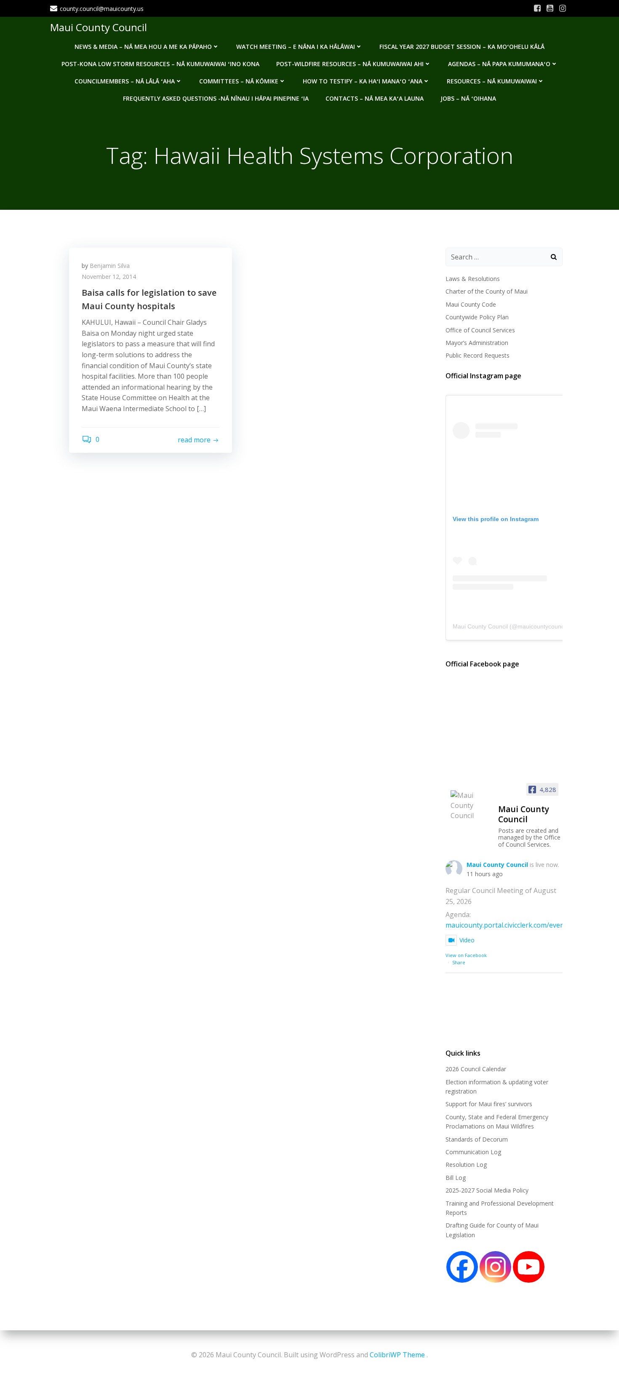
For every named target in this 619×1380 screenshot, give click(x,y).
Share (458, 962)
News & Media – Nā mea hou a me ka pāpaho (143, 47)
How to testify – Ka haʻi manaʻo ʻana (362, 81)
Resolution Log (466, 1165)
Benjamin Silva (110, 266)
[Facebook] (462, 1267)
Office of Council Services (480, 330)
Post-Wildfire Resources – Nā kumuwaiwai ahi (350, 64)
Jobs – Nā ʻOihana (468, 98)
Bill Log (456, 1178)
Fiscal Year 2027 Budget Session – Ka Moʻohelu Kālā (461, 47)
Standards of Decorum (477, 1139)
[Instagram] (495, 1267)
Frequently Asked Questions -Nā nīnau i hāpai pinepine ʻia (216, 98)
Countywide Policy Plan (477, 317)
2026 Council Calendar (476, 1069)
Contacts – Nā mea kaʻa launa (375, 98)
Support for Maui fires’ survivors (489, 1104)
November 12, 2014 (109, 277)
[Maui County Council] (471, 805)
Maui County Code (471, 304)
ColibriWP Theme (397, 1354)
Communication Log (473, 1152)
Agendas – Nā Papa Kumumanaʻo (499, 64)
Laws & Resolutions (473, 279)
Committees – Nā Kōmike (238, 81)
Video (467, 940)
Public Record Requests (478, 355)
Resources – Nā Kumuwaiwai (492, 81)
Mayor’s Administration (477, 343)
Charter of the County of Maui (487, 291)
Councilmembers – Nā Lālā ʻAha (125, 81)
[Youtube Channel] (528, 1267)
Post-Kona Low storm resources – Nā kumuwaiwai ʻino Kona (160, 64)
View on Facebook (466, 955)
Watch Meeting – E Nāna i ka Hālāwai (295, 47)
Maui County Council (98, 27)
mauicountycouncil (542, 626)
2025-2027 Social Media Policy (487, 1190)
